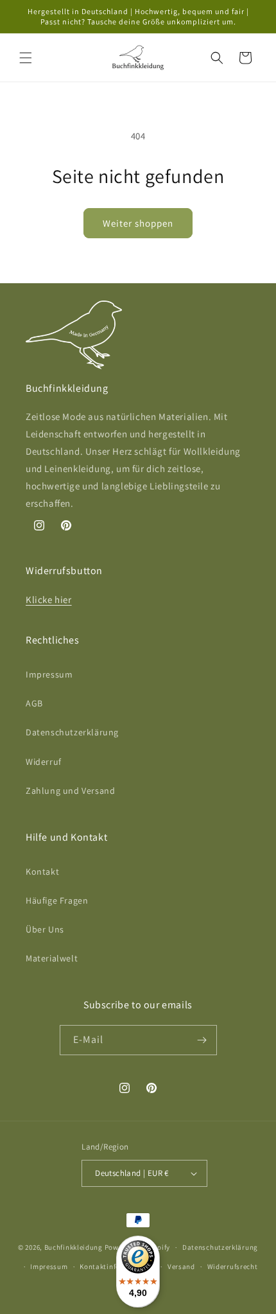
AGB (34, 703)
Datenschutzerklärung (72, 732)
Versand (181, 1266)
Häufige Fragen (57, 900)
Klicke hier (49, 599)
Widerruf (44, 761)
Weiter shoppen (138, 223)
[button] (26, 58)
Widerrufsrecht (232, 1266)
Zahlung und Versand (70, 790)
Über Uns (45, 929)
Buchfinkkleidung (73, 1247)
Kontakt (42, 871)
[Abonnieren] (202, 1040)
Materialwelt (52, 958)
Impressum (49, 674)
